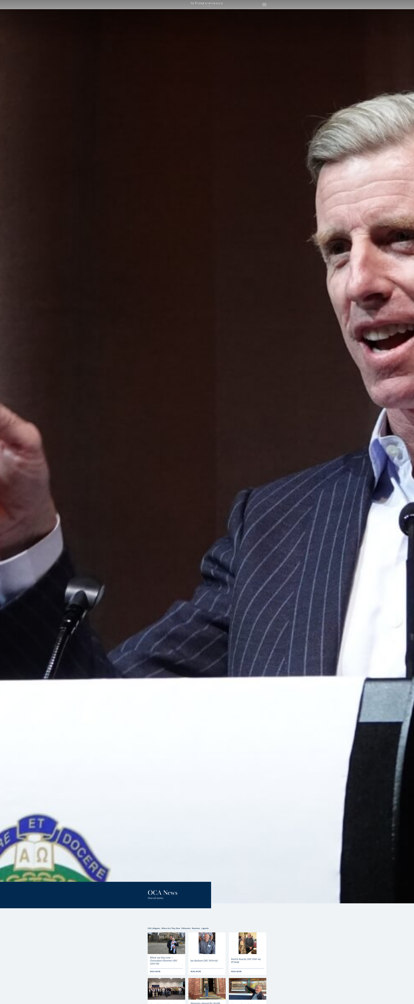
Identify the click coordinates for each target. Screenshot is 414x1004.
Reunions (196, 928)
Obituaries (186, 928)
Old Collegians (154, 928)
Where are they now (171, 928)
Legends (205, 928)
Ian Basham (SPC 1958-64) (204, 960)
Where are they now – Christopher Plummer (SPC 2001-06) (163, 960)
